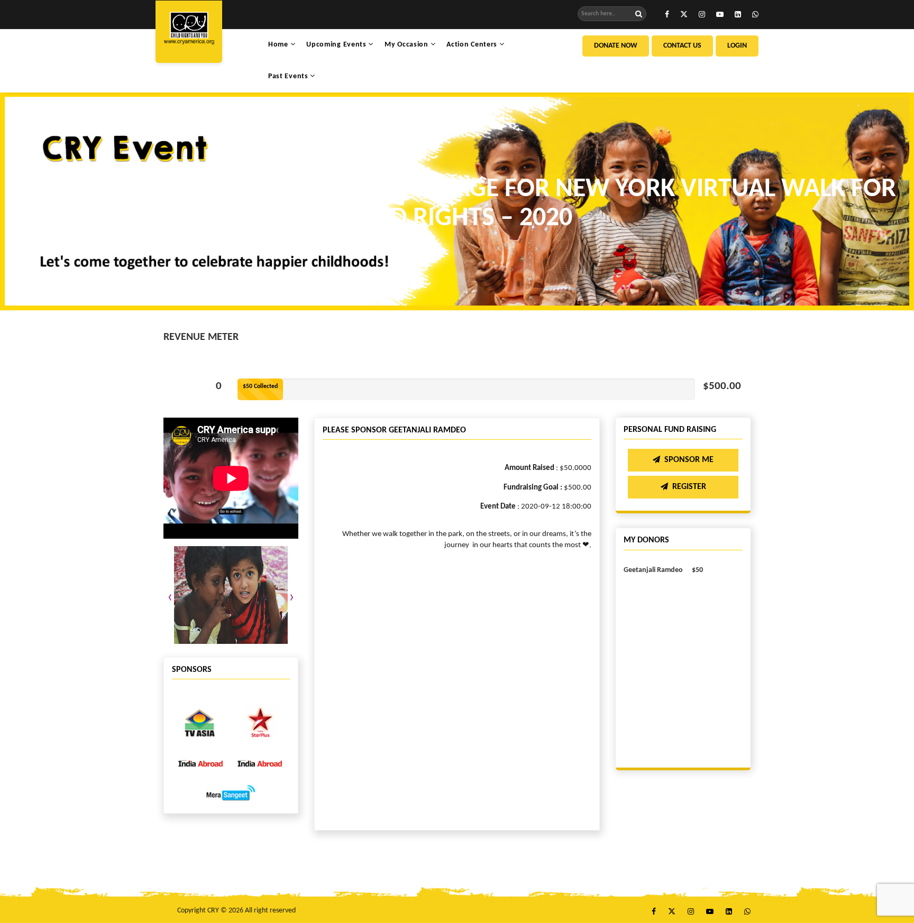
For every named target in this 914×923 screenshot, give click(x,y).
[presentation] (170, 598)
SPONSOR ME (689, 460)
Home (279, 45)
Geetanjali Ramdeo (653, 570)
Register (689, 487)
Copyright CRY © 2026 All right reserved (236, 911)
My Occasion (407, 45)
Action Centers (472, 45)
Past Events (289, 76)
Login (737, 46)
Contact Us (682, 46)
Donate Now (615, 46)
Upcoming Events (337, 45)
